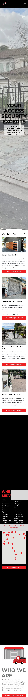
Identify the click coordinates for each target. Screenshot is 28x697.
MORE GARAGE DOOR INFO (14, 271)
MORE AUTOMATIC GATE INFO (14, 364)
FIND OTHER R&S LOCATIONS (14, 567)
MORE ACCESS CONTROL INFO (14, 410)
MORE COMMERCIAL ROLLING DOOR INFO (14, 318)
